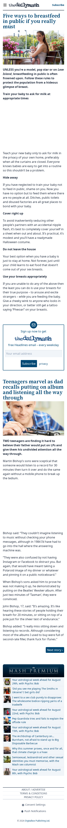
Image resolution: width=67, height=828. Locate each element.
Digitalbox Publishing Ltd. (37, 820)
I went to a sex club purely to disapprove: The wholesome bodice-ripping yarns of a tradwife (37, 701)
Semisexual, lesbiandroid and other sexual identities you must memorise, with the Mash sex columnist (37, 761)
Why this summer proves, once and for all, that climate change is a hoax (37, 750)
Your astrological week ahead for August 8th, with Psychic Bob (36, 771)
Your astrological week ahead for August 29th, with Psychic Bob (36, 681)
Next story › (55, 650)
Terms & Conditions (33, 793)
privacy (43, 363)
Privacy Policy (33, 797)
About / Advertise (33, 789)
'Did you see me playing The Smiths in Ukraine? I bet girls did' (35, 690)
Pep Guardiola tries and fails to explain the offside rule (37, 720)
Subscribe (29, 364)
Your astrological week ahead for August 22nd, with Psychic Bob (36, 711)
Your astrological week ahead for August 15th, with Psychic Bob (36, 729)
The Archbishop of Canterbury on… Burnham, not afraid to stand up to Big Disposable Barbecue (35, 739)
